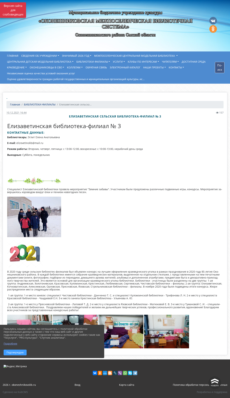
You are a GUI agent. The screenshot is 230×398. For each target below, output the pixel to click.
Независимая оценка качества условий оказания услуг (41, 73)
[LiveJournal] (115, 373)
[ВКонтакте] (95, 373)
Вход (77, 384)
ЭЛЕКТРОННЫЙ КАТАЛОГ (125, 67)
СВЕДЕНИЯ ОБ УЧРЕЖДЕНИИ (39, 55)
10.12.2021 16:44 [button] (16, 112)
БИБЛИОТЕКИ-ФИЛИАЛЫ (92, 61)
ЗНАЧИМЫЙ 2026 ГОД (75, 55)
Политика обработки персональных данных (200, 384)
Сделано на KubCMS (15, 392)
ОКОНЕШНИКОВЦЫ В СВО (46, 67)
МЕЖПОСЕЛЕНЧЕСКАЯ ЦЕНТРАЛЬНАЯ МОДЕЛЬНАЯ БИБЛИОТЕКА (135, 55)
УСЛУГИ (118, 61)
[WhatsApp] (125, 373)
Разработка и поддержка (212, 392)
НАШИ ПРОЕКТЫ (153, 67)
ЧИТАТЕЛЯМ (169, 61)
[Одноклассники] (100, 373)
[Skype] (130, 373)
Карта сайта (126, 384)
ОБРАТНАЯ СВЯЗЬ (96, 67)
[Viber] (120, 373)
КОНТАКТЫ (175, 67)
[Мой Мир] (105, 373)
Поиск (219, 67)
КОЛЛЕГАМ (73, 67)
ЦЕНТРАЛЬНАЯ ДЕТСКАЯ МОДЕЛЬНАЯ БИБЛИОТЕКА (39, 61)
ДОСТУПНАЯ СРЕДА (194, 61)
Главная (14, 104)
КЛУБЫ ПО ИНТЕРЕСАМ (142, 61)
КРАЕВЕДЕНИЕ (16, 67)
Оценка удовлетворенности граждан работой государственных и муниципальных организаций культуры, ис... (76, 79)
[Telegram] (135, 373)
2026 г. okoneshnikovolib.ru (19, 384)
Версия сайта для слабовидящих (13, 10)
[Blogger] (110, 373)
